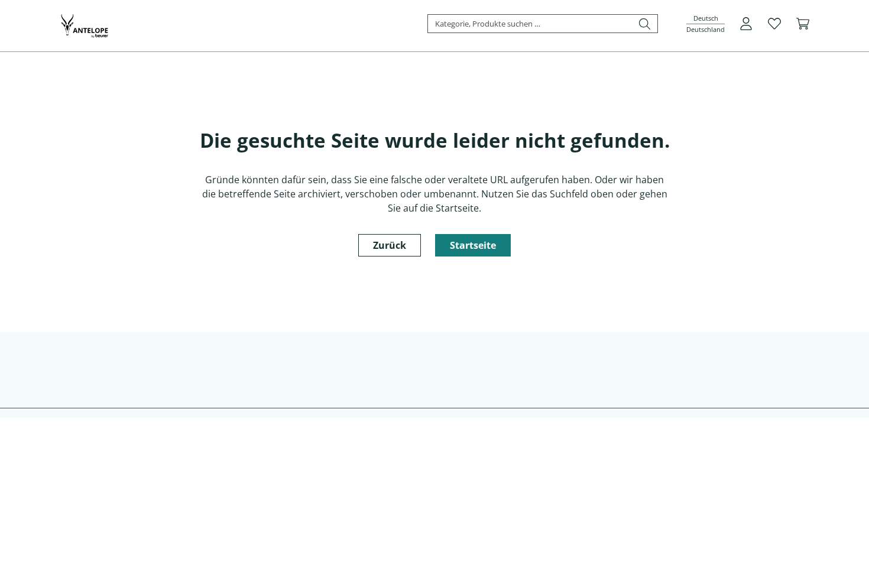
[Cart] (803, 24)
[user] (746, 24)
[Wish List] (774, 24)
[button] (705, 24)
